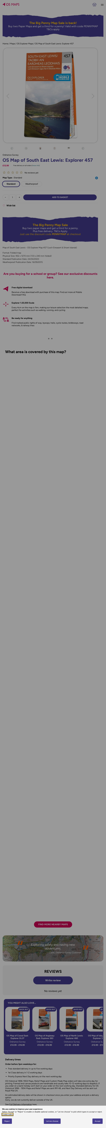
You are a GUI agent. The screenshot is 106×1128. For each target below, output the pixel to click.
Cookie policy (7, 1114)
